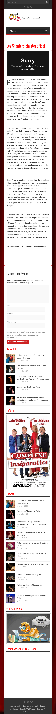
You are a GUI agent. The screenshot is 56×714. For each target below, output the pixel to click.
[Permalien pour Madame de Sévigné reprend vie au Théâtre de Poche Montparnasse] (10, 529)
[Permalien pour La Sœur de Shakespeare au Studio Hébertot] (10, 560)
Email (9, 314)
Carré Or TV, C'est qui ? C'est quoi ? (32, 709)
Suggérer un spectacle (31, 706)
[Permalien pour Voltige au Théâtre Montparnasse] (10, 592)
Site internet (12, 322)
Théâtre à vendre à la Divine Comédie (32, 564)
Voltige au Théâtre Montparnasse (30, 585)
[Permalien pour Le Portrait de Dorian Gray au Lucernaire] (10, 581)
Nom (9, 305)
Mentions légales (15, 706)
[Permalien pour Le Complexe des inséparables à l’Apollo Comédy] (10, 362)
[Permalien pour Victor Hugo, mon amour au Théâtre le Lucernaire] (10, 550)
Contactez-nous (28, 712)
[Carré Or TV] (28, 18)
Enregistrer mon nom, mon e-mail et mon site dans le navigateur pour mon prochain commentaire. (26, 335)
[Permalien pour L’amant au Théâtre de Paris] (10, 394)
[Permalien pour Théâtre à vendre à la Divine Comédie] (10, 571)
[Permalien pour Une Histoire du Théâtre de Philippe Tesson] (10, 373)
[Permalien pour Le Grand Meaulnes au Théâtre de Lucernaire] (10, 539)
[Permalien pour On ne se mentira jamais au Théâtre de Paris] (10, 602)
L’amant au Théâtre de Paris (28, 387)
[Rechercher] (47, 2)
